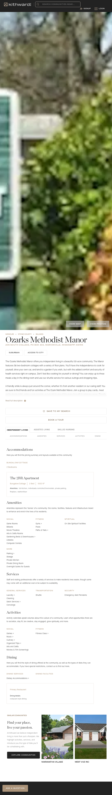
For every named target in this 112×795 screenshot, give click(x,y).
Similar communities (17, 715)
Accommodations (18, 436)
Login (102, 9)
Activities (80, 436)
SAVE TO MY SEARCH (58, 411)
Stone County (25, 334)
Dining (98, 436)
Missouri (9, 334)
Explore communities (23, 755)
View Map (75, 324)
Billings (39, 334)
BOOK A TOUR (56, 420)
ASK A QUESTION (15, 788)
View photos (98, 324)
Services (61, 436)
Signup (87, 9)
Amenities (41, 436)
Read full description (14, 401)
